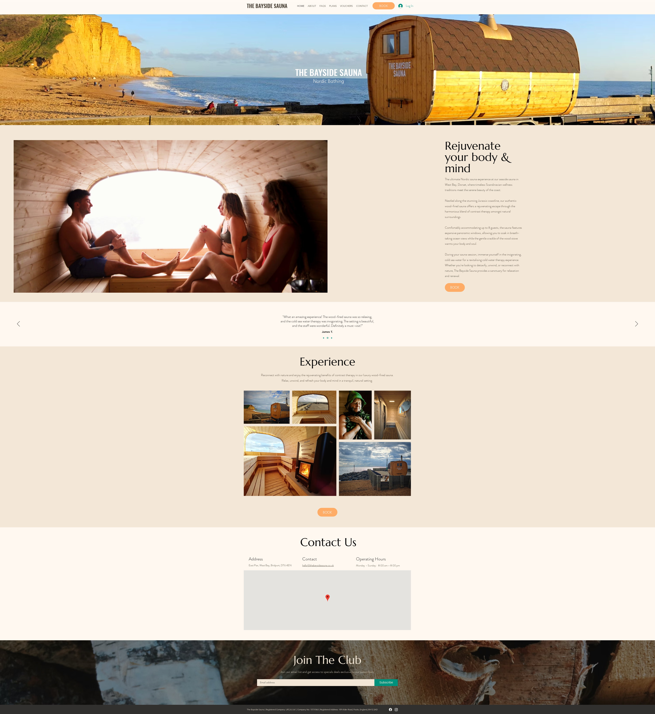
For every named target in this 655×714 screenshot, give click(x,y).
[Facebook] (390, 710)
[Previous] (18, 324)
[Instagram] (396, 710)
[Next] (636, 324)
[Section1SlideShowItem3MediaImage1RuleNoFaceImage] (331, 338)
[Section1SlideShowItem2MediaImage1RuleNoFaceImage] (327, 337)
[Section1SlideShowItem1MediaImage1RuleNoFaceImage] (323, 337)
